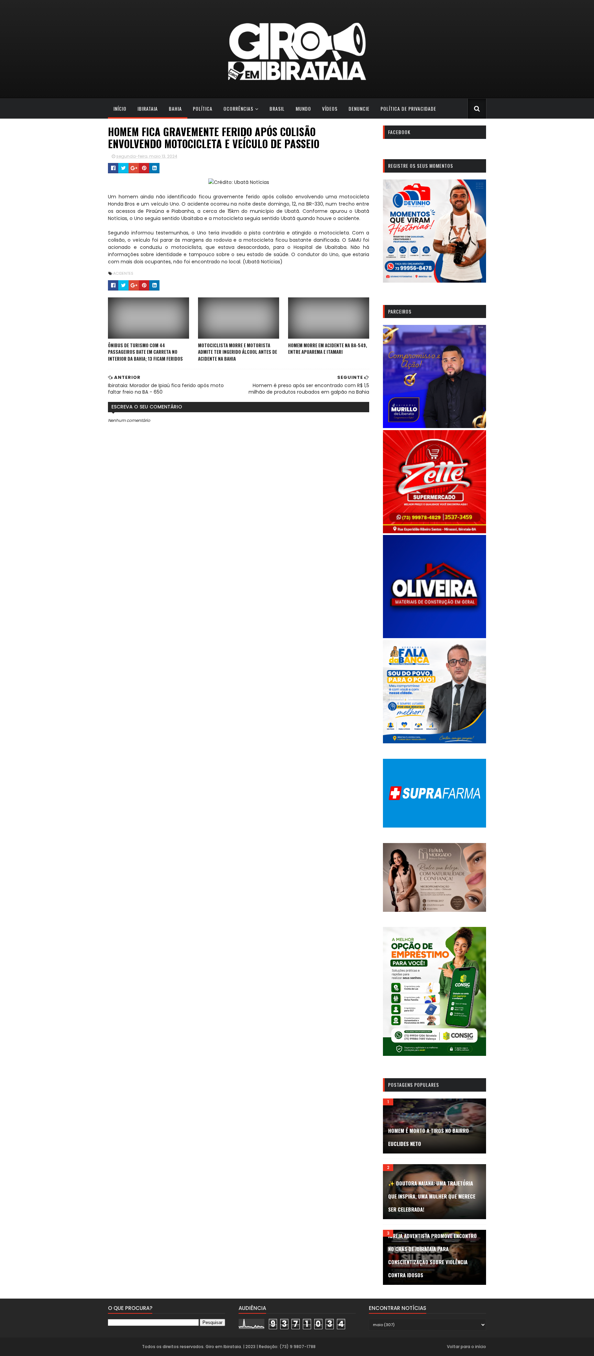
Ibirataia (148, 108)
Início (119, 108)
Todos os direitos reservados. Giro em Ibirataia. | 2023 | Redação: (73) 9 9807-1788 (229, 1346)
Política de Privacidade (408, 108)
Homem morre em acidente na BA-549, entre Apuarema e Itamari (327, 349)
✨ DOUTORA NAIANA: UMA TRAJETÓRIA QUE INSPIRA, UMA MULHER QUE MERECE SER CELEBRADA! (431, 1196)
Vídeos (330, 108)
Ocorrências (238, 108)
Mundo (303, 108)
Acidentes (123, 273)
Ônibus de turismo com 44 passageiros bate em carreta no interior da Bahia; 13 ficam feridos (145, 352)
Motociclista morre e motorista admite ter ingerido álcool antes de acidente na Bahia (237, 352)
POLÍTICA (202, 108)
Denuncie (359, 108)
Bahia (175, 108)
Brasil (277, 108)
